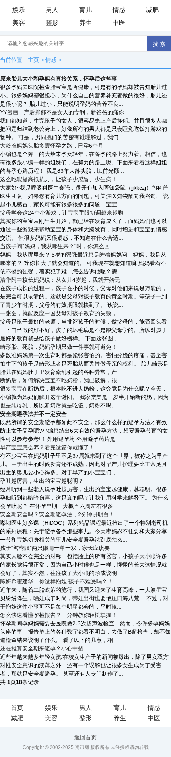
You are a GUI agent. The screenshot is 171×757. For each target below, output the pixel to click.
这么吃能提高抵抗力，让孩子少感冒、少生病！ (58, 179)
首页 (17, 707)
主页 (33, 60)
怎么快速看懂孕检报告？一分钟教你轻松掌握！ (58, 615)
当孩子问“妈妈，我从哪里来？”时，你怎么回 (55, 246)
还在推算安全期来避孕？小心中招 (42, 648)
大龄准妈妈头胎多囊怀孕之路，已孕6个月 (51, 145)
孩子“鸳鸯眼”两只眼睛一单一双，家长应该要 (55, 548)
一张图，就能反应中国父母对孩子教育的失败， (58, 313)
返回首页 (85, 737)
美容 (18, 22)
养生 (85, 22)
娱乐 (18, 9)
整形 (52, 22)
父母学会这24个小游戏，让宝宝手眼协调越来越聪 (61, 213)
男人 (52, 9)
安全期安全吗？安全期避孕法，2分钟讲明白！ (57, 514)
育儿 (85, 9)
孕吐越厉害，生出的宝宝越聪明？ (42, 481)
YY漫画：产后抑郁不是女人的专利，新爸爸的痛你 (62, 112)
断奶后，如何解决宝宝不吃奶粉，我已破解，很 (58, 380)
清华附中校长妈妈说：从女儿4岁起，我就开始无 (60, 280)
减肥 (152, 9)
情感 (119, 9)
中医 (119, 22)
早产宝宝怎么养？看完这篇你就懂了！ (47, 447)
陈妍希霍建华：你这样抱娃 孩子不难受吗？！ (56, 581)
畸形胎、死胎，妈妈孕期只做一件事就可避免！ (58, 347)
